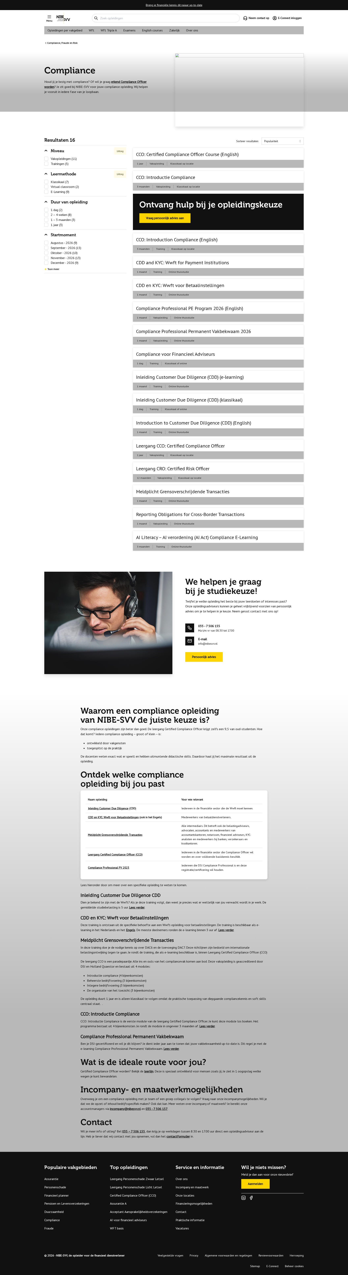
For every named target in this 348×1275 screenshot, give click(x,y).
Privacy (194, 1255)
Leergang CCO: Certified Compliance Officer (180, 446)
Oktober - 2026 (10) (64, 253)
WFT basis (117, 1228)
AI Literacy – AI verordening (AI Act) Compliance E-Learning (197, 537)
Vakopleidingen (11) (64, 159)
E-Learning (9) (60, 192)
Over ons (192, 30)
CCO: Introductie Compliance (165, 177)
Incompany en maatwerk (192, 1187)
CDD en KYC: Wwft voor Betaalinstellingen (180, 285)
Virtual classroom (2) (65, 187)
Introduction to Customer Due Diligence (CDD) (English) (193, 423)
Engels (130, 930)
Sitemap (255, 1266)
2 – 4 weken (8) (61, 215)
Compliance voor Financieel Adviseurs (175, 354)
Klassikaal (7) (60, 182)
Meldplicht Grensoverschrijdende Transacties (182, 491)
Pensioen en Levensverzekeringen (66, 1203)
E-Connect (272, 1266)
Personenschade (55, 1187)
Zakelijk (174, 30)
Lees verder (137, 907)
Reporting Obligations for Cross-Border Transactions (190, 514)
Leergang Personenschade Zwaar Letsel (137, 1179)
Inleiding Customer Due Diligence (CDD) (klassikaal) (189, 400)
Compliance (52, 1220)
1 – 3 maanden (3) (63, 220)
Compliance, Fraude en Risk (62, 42)
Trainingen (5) (59, 164)
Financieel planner (56, 1195)
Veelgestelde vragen (170, 1255)
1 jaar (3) (57, 225)
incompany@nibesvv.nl (125, 1109)
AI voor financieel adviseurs (128, 1220)
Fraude (49, 1228)
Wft (91, 30)
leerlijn (148, 1071)
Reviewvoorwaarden (271, 1255)
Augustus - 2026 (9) (64, 243)
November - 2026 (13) (66, 258)
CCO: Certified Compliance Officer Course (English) (187, 154)
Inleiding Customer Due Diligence (108, 808)
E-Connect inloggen (290, 18)
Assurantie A (118, 1203)
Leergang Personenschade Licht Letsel (136, 1187)
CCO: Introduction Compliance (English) (177, 239)
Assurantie (51, 1179)
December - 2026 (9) (64, 263)
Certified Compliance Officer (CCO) (133, 1195)
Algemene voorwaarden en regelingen (228, 1255)
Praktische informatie (190, 1220)
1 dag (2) (56, 210)
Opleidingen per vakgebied (65, 30)
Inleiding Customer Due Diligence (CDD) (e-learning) (190, 377)
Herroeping (297, 1255)
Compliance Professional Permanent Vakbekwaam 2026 (193, 331)
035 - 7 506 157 (157, 1109)
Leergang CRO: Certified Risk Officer (172, 468)
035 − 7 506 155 (133, 1131)
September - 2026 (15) (66, 248)
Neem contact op (259, 18)
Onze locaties (185, 1195)
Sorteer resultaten (247, 141)
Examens (129, 30)
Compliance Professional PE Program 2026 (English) (189, 308)
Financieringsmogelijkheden (194, 1203)
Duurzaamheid (54, 1212)
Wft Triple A (109, 30)
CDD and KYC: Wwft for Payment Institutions (182, 262)
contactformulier (178, 1136)
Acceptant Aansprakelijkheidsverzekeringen (138, 1212)
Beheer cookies (294, 1266)
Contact (181, 1212)
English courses (152, 30)
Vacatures (182, 1228)
